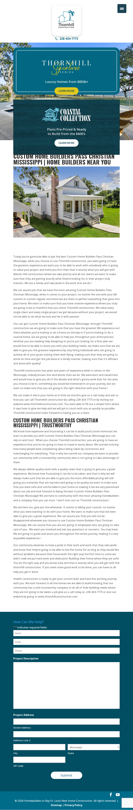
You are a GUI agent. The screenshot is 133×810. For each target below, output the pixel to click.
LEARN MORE (66, 91)
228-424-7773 (69, 38)
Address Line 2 (21, 740)
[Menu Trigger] (121, 8)
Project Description (25, 658)
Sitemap (56, 805)
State (71, 753)
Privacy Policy (73, 805)
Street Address (22, 727)
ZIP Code (18, 765)
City (15, 753)
